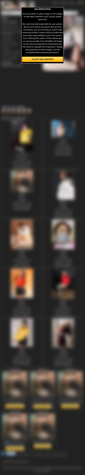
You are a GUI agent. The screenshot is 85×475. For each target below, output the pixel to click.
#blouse (9, 39)
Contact (39, 455)
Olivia (15, 43)
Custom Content (60, 455)
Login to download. (9, 57)
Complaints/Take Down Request (15, 461)
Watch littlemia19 (70, 406)
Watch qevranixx (42, 406)
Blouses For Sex (10, 27)
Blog (20, 455)
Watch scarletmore (14, 406)
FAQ (32, 455)
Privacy (48, 455)
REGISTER (63, 2)
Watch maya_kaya (42, 446)
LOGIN (71, 2)
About (26, 455)
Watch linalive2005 (15, 448)
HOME (55, 2)
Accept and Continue (42, 59)
